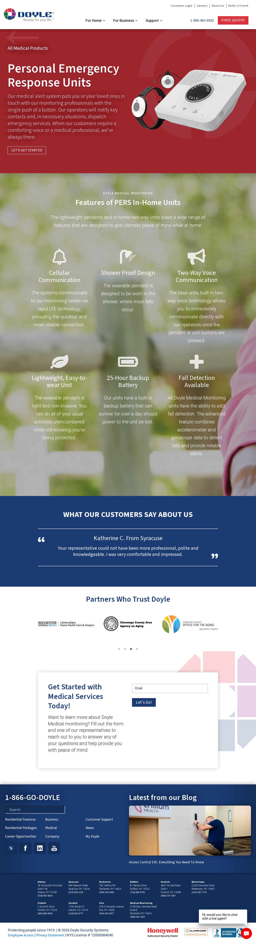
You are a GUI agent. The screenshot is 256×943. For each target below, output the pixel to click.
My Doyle (92, 836)
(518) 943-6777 (75, 913)
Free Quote (233, 20)
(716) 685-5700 (137, 892)
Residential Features (20, 819)
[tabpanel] (66, 625)
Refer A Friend (238, 6)
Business (51, 819)
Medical (51, 827)
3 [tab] (133, 651)
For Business (123, 20)
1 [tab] (121, 651)
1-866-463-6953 (202, 20)
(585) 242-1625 (137, 917)
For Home (94, 20)
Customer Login (181, 6)
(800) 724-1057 (168, 895)
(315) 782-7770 (199, 892)
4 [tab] (139, 651)
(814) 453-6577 (106, 913)
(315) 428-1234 (75, 892)
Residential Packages (21, 827)
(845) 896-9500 (45, 913)
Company (52, 836)
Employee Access (21, 935)
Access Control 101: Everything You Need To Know (166, 862)
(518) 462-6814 (45, 895)
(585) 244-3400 (106, 892)
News (90, 827)
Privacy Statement (50, 935)
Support (152, 20)
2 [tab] (127, 651)
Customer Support (99, 819)
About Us (218, 6)
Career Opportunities (20, 836)
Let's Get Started (26, 150)
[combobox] (35, 810)
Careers (202, 6)
